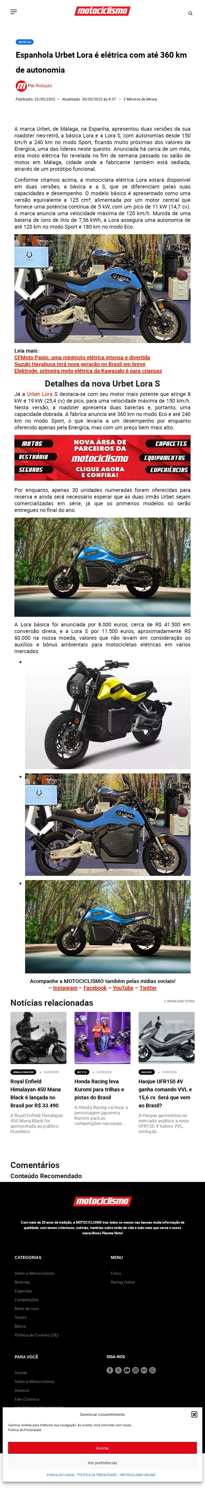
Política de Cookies (60, 1475)
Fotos (116, 1273)
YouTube (123, 987)
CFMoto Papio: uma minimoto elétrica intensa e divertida (82, 357)
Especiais (23, 1290)
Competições (27, 1299)
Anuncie (22, 1390)
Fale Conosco (27, 1399)
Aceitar (102, 1448)
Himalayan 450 (23, 1072)
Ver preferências (102, 1462)
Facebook (95, 987)
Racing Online (123, 1282)
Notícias (24, 42)
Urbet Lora (40, 394)
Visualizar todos (180, 1001)
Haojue (146, 1072)
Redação (44, 85)
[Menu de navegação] (13, 12)
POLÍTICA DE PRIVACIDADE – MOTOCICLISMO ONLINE (116, 1475)
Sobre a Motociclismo (34, 1273)
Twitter (148, 987)
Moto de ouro (27, 1308)
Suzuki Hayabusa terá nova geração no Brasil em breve (79, 364)
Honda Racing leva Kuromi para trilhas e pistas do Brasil (99, 1089)
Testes (21, 1317)
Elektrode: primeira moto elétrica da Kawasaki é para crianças (88, 370)
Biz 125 (82, 1072)
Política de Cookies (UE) (36, 1335)
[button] (194, 1414)
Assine (21, 1372)
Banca (20, 1326)
